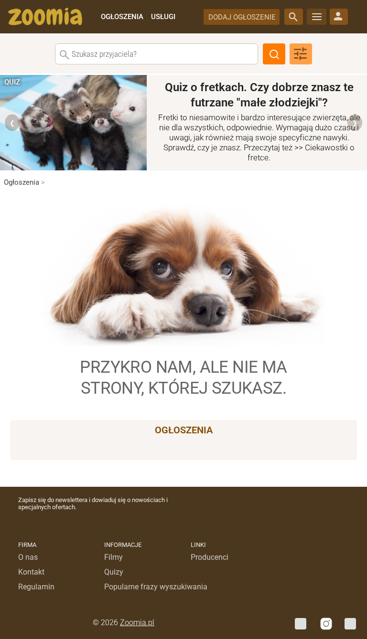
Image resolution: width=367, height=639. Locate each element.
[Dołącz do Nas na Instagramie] (325, 623)
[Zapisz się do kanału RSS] (350, 623)
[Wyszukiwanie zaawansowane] (301, 53)
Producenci (209, 557)
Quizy (113, 571)
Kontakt (31, 571)
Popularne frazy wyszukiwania (155, 586)
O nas (28, 557)
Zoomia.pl (137, 622)
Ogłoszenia (24, 182)
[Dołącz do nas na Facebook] (300, 623)
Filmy (113, 557)
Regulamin (36, 586)
